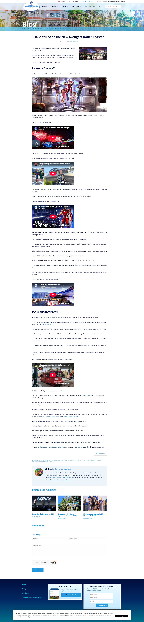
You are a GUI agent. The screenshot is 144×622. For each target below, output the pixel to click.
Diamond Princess (46, 324)
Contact (100, 6)
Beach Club (49, 460)
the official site (86, 395)
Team (86, 6)
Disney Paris (83, 460)
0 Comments (101, 453)
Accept (122, 616)
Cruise (71, 460)
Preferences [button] (33, 616)
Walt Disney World (38, 28)
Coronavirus (61, 460)
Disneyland (100, 460)
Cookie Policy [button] (95, 615)
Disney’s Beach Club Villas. (71, 416)
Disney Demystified (53, 477)
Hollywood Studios (37, 461)
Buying (44, 6)
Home (23, 28)
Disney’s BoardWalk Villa (53, 416)
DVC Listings (25, 593)
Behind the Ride (66, 477)
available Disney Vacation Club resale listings (51, 447)
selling (87, 447)
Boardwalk (55, 460)
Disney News (76, 460)
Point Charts (75, 6)
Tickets (94, 6)
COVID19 (67, 460)
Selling (54, 6)
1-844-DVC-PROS (116, 1)
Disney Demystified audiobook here (63, 480)
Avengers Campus (41, 460)
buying (80, 447)
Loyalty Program (73, 1)
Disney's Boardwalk (92, 460)
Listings (63, 6)
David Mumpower (74, 41)
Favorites (62, 1)
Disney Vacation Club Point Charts (32, 597)
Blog (90, 6)
